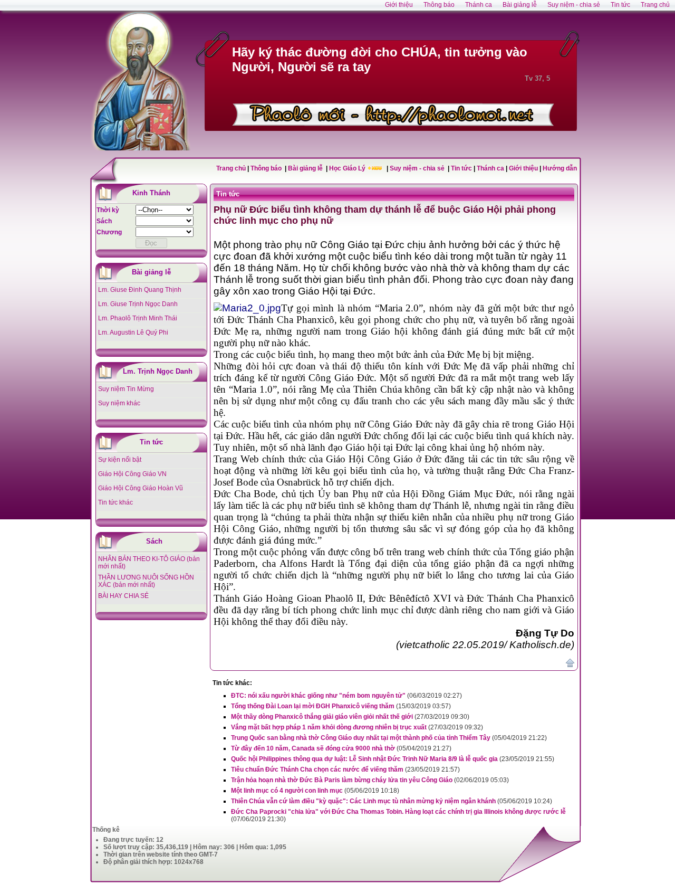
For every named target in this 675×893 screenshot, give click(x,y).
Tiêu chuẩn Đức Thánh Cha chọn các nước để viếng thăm (317, 769)
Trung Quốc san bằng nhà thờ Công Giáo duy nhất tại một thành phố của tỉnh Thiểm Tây (360, 738)
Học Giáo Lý (348, 168)
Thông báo (266, 168)
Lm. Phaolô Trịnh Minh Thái (137, 318)
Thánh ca (490, 168)
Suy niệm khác (119, 403)
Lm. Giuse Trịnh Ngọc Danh (138, 304)
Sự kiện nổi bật (119, 459)
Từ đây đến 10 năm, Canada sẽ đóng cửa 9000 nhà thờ (313, 748)
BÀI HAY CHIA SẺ (123, 596)
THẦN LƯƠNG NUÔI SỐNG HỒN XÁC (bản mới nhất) (146, 581)
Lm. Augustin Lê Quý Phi (133, 332)
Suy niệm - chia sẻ (418, 168)
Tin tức (462, 168)
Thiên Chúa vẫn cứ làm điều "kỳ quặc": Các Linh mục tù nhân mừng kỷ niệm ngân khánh (363, 801)
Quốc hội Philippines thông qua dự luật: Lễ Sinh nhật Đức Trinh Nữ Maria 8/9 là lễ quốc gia (364, 759)
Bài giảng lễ (306, 168)
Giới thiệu (523, 168)
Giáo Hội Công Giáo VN (132, 474)
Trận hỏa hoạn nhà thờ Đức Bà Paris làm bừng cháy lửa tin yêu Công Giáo (341, 780)
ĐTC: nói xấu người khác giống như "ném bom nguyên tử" (318, 695)
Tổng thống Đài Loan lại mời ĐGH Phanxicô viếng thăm (312, 706)
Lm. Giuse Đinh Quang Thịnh (139, 289)
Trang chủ (231, 168)
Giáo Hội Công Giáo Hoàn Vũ (140, 488)
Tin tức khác (115, 502)
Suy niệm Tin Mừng (126, 389)
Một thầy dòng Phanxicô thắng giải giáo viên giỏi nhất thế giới (322, 716)
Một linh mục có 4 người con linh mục (287, 790)
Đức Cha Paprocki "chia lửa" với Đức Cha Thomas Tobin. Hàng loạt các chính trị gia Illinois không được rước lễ (398, 811)
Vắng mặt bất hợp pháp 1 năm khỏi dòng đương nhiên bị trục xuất (329, 727)
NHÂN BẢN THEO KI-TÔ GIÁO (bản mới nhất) (149, 562)
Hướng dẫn (560, 168)
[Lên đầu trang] (570, 665)
